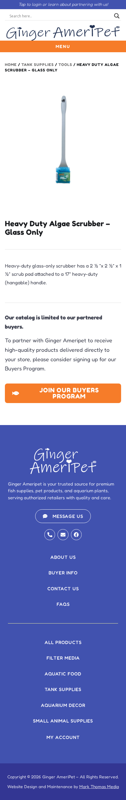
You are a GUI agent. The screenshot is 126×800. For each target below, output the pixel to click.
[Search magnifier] (117, 16)
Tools (65, 64)
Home (11, 64)
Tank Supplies (37, 64)
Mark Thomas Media (99, 786)
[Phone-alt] (49, 534)
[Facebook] (76, 534)
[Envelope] (62, 534)
